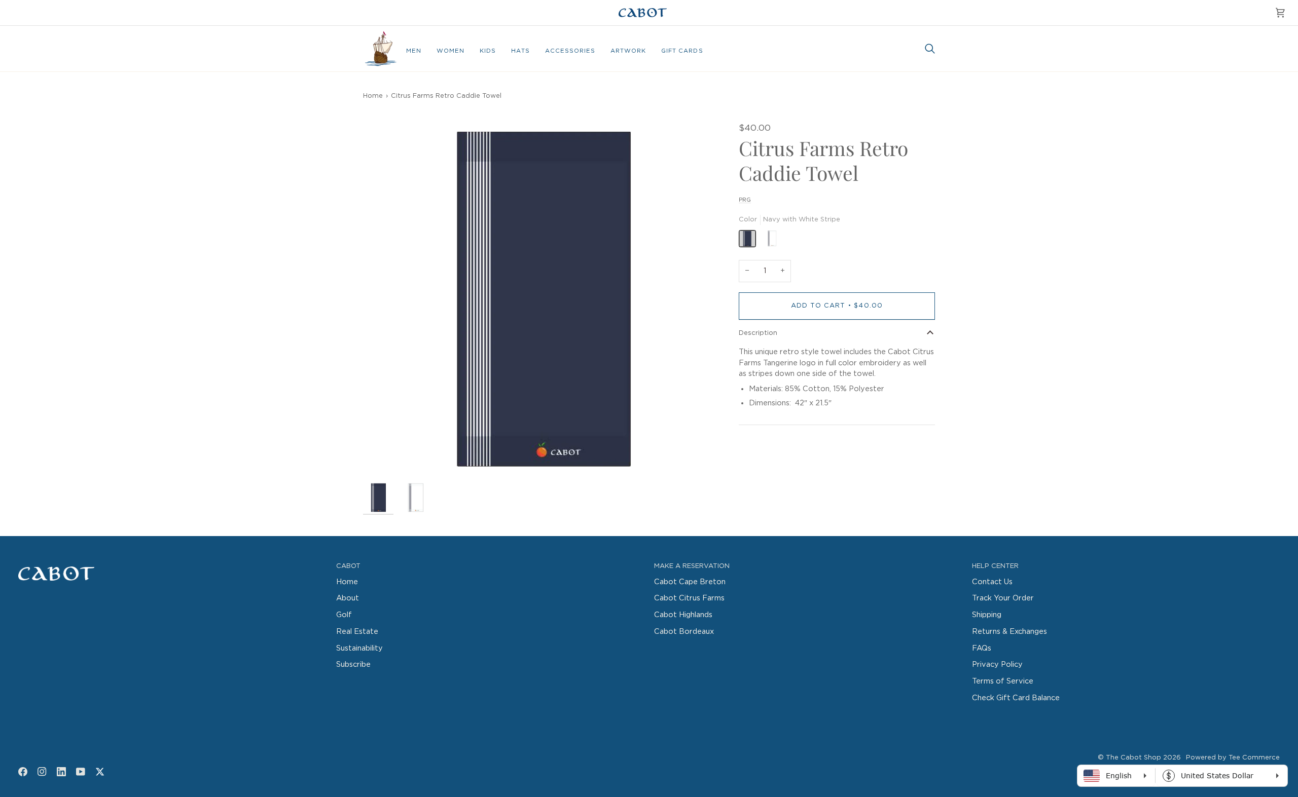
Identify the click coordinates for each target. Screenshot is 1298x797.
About (347, 598)
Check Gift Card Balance (1016, 698)
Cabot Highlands (683, 615)
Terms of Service (1002, 681)
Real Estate (357, 631)
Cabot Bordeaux (684, 631)
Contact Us (992, 582)
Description (758, 333)
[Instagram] (42, 771)
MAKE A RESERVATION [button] (692, 566)
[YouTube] (80, 771)
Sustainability (359, 648)
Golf (344, 615)
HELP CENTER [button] (995, 566)
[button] (414, 51)
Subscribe (353, 664)
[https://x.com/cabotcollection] (99, 771)
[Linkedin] (61, 771)
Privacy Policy (997, 664)
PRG (745, 200)
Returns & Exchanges (1009, 631)
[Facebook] (22, 771)
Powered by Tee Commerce (1233, 757)
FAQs (981, 648)
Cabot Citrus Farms (689, 598)
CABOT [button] (348, 566)
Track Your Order (1003, 598)
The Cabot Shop (1133, 757)
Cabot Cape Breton (690, 582)
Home (373, 96)
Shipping (986, 615)
